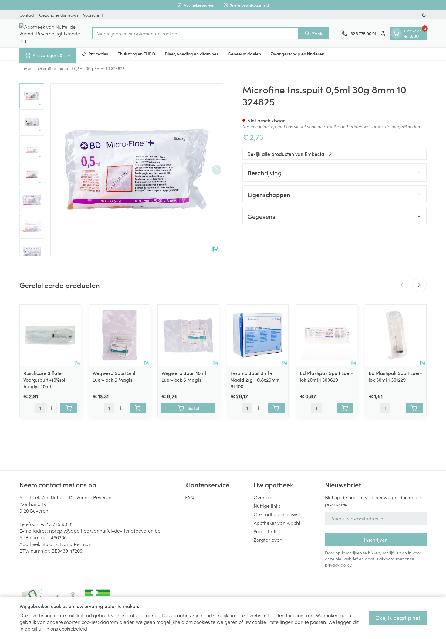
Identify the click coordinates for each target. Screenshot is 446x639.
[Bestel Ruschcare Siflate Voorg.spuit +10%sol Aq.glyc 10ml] (68, 408)
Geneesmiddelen (244, 54)
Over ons (263, 497)
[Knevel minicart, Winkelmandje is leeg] (396, 33)
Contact (26, 15)
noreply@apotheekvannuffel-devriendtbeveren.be (104, 530)
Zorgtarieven (268, 539)
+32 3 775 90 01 (57, 523)
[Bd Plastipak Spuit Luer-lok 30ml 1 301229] (395, 335)
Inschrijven (375, 539)
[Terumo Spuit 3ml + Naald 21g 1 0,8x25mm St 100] (257, 335)
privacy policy (338, 565)
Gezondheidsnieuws (58, 15)
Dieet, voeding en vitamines (191, 54)
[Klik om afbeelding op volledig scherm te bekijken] (137, 170)
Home (25, 68)
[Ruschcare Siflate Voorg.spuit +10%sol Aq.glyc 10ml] (50, 335)
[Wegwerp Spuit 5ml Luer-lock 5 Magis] (119, 335)
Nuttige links (267, 505)
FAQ (189, 497)
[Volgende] (216, 170)
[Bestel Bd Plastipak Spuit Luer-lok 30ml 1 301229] (414, 408)
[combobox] (195, 33)
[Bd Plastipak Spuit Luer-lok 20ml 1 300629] (326, 335)
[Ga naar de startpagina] (49, 33)
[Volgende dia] (419, 285)
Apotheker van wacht (277, 522)
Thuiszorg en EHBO (136, 54)
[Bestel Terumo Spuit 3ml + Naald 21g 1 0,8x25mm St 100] (276, 408)
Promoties (98, 54)
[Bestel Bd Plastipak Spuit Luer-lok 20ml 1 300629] (345, 408)
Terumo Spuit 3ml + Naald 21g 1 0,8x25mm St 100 (255, 380)
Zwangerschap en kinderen (297, 54)
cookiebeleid (73, 628)
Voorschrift (93, 15)
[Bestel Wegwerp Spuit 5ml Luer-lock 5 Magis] (138, 408)
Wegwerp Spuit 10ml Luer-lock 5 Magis (183, 376)
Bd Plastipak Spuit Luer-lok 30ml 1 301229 (395, 376)
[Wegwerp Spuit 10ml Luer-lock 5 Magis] (188, 335)
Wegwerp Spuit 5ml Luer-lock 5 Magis (114, 376)
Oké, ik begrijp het (397, 617)
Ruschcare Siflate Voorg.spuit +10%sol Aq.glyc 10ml (44, 380)
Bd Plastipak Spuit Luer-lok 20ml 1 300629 (326, 376)
